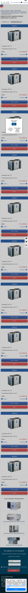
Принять (16, 589)
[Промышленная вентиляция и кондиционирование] (1, 6)
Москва (10, 128)
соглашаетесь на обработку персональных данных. (16, 586)
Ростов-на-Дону (10, 130)
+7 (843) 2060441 (16, 2)
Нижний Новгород (17, 131)
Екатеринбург (17, 128)
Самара (17, 129)
